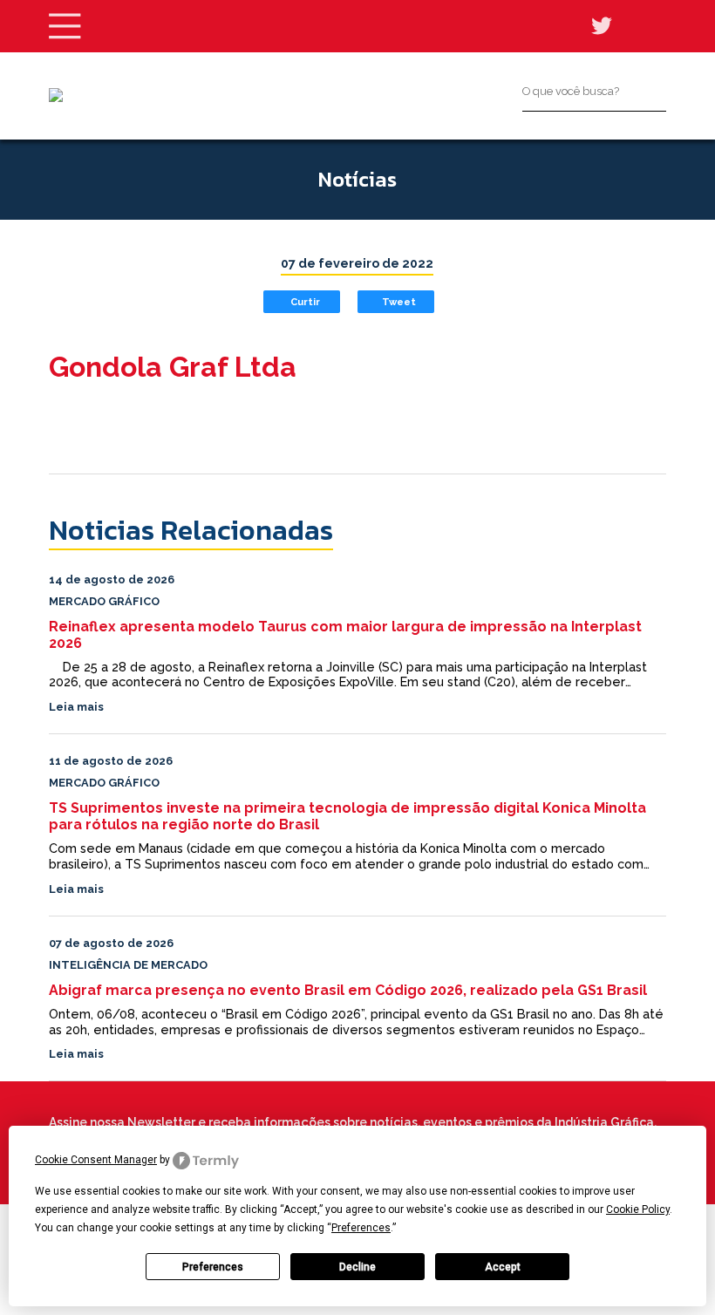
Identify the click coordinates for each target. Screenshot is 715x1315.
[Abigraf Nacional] (56, 95)
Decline (357, 1267)
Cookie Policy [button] (638, 1209)
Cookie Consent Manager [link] (96, 1160)
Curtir (305, 302)
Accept (503, 1267)
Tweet (399, 302)
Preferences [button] (361, 1228)
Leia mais (76, 706)
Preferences (212, 1267)
